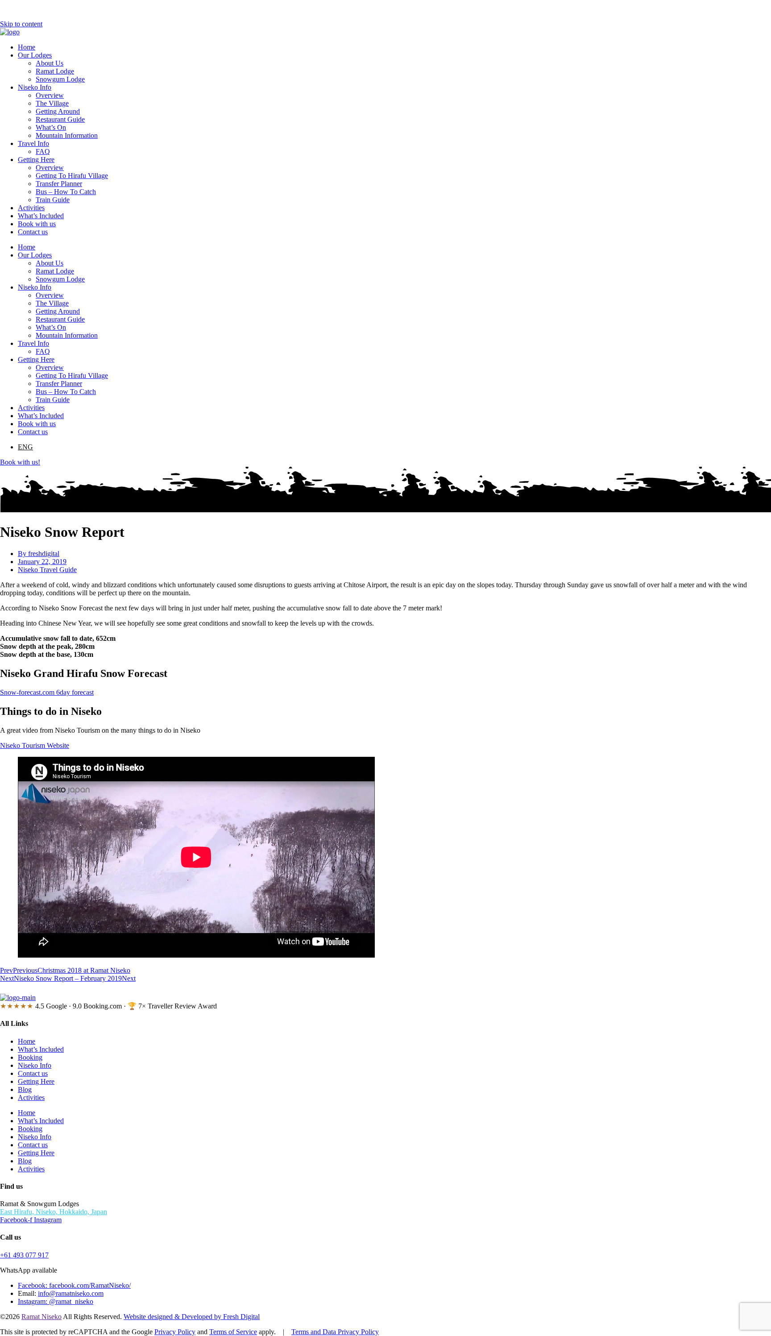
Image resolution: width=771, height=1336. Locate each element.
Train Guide (53, 199)
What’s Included (41, 216)
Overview (50, 95)
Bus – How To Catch (66, 191)
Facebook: (33, 1285)
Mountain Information (67, 135)
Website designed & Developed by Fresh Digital (192, 1316)
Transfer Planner (59, 183)
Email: (28, 1293)
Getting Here (36, 159)
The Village (52, 103)
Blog (25, 1089)
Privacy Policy (174, 1332)
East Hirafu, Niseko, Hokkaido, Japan (53, 1212)
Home (26, 47)
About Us (49, 63)
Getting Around (58, 111)
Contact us (33, 232)
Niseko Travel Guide (47, 569)
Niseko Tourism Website (34, 745)
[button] (25, 447)
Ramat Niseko (41, 1316)
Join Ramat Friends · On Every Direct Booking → (385, 988)
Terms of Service (233, 1332)
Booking (30, 1057)
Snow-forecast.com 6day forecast (47, 692)
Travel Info (33, 143)
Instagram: (33, 1301)
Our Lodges (35, 55)
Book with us (37, 224)
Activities (31, 208)
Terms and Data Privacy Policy (335, 1332)
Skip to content (21, 24)
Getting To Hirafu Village (72, 175)
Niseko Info (34, 87)
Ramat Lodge (55, 71)
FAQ (43, 151)
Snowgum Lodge (60, 79)
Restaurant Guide (60, 119)
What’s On (51, 127)
